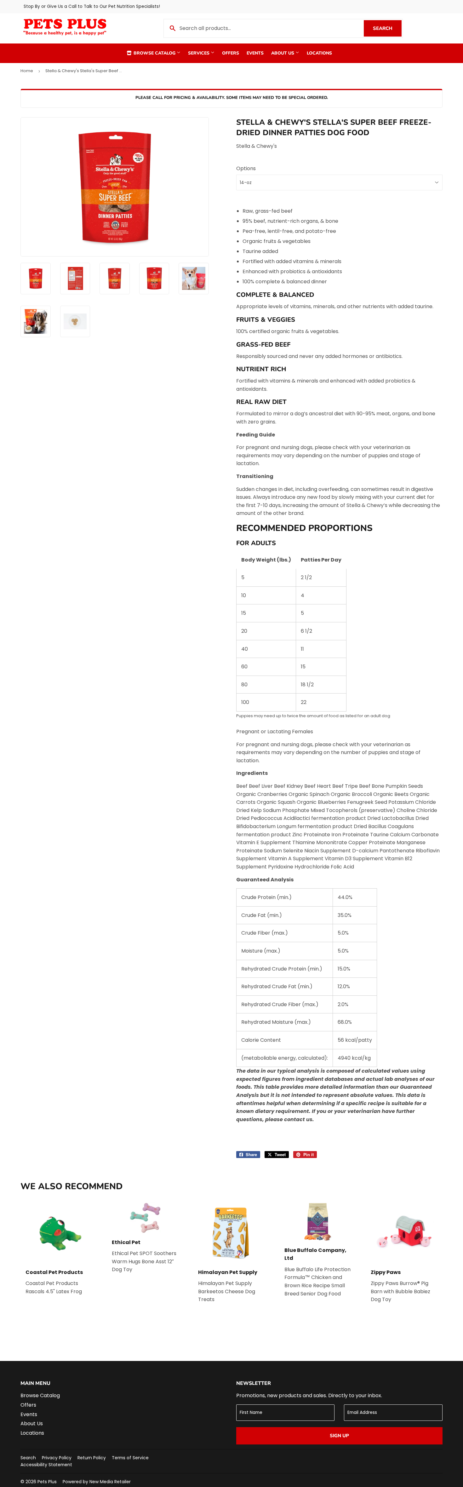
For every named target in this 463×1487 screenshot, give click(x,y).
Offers (230, 53)
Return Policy (91, 1458)
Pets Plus (47, 1481)
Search (387, 28)
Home (26, 71)
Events (255, 53)
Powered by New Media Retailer (97, 1481)
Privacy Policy (56, 1458)
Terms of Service (130, 1458)
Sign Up (339, 1435)
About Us (283, 53)
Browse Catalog (154, 53)
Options (246, 168)
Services (199, 53)
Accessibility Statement (46, 1464)
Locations (319, 53)
